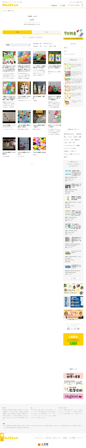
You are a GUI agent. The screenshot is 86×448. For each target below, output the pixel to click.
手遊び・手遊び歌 (19, 411)
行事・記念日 (48, 411)
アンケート (49, 413)
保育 (40, 411)
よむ (65, 51)
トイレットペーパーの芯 (70, 148)
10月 (70, 142)
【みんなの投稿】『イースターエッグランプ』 (9, 126)
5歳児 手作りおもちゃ (48, 43)
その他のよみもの (41, 417)
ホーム (4, 10)
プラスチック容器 (68, 154)
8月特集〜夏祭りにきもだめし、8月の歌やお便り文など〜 (58, 425)
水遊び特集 (20, 427)
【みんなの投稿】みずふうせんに (24, 153)
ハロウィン (66, 139)
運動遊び (5, 413)
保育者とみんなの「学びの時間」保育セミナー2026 (76, 186)
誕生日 (65, 157)
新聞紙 (78, 145)
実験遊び (24, 413)
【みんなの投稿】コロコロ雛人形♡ (9, 153)
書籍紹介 (44, 413)
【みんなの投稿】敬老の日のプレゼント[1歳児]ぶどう (54, 67)
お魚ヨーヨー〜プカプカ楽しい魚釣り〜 (54, 126)
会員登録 (65, 437)
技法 (41, 46)
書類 (43, 411)
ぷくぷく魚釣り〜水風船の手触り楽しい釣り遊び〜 (39, 66)
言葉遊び (19, 413)
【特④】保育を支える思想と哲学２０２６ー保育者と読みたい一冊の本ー (76, 239)
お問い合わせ (48, 437)
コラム (36, 411)
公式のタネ (32, 37)
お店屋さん (66, 151)
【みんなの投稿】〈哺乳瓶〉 (39, 97)
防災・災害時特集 (7, 425)
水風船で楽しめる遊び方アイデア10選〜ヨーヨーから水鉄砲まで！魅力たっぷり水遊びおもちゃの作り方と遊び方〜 (24, 68)
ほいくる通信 (52, 415)
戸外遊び (10, 409)
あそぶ (66, 47)
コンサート (61, 413)
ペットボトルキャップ (69, 145)
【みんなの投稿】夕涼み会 (39, 152)
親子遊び (20, 415)
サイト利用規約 (72, 437)
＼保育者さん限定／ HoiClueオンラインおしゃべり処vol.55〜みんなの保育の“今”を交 (76, 173)
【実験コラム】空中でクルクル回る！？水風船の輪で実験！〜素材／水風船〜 (9, 98)
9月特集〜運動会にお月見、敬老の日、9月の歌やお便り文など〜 (28, 425)
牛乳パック (73, 151)
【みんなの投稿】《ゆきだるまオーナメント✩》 (24, 97)
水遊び (9, 413)
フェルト (45, 46)
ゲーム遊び (25, 409)
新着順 (46, 32)
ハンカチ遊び (14, 415)
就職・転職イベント (69, 413)
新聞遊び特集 (13, 427)
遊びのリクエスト (57, 437)
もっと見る (73, 278)
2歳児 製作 (35, 46)
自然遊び (20, 409)
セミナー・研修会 (62, 409)
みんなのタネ (39, 37)
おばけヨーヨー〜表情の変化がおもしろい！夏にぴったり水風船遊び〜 (54, 98)
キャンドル (77, 154)
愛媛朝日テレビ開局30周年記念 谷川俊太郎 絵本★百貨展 (76, 198)
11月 (72, 139)
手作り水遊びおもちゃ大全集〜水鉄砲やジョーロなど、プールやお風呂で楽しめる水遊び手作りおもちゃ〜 (9, 68)
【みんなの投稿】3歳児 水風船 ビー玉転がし (24, 126)
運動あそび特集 (77, 425)
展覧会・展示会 (78, 411)
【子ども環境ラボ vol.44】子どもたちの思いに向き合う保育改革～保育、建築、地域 (76, 226)
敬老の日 (77, 139)
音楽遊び (14, 413)
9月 (74, 142)
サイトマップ (80, 437)
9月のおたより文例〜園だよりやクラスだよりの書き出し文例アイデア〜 (76, 65)
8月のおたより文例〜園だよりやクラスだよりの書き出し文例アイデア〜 (76, 94)
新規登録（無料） (79, 2)
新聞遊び (5, 411)
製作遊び (15, 409)
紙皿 (55, 46)
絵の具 (50, 46)
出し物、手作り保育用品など (19, 417)
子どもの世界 (48, 409)
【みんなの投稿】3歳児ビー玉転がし (39, 126)
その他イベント (79, 413)
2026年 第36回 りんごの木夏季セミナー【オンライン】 (76, 267)
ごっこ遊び (11, 411)
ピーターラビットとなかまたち (76, 252)
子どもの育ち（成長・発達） (38, 409)
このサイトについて (39, 437)
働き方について (37, 413)
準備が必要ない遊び (37, 43)
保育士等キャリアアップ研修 (75, 409)
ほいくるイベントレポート (42, 415)
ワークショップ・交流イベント (65, 411)
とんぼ (65, 142)
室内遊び (5, 409)
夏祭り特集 (26, 427)
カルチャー (33, 417)
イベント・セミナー (69, 54)
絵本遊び (26, 411)
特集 (4, 423)
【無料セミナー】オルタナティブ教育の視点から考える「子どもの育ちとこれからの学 (76, 213)
